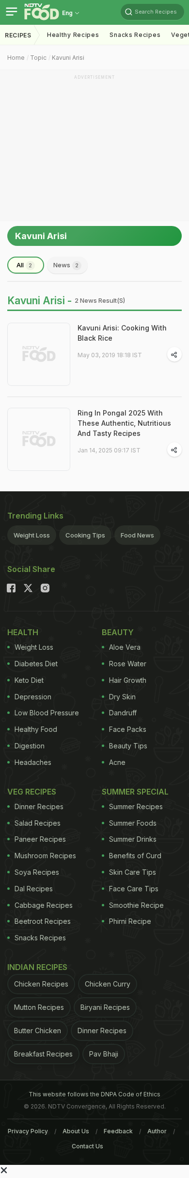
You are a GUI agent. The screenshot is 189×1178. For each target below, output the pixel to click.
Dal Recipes (34, 888)
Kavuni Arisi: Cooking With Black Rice (122, 333)
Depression (33, 697)
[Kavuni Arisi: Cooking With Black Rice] (38, 354)
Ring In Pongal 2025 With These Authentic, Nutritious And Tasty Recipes (124, 423)
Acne (117, 762)
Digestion (30, 746)
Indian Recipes (37, 967)
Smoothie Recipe (136, 905)
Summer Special (135, 792)
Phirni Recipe (130, 921)
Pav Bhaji (103, 1054)
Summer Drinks (133, 839)
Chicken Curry (107, 984)
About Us (76, 1131)
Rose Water (127, 663)
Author (157, 1131)
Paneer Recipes (40, 839)
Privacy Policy (28, 1131)
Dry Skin (122, 697)
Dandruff (123, 713)
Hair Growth (127, 680)
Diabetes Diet (36, 663)
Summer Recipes (136, 806)
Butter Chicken (37, 1030)
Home (16, 57)
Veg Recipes (31, 792)
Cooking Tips (85, 535)
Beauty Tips (128, 746)
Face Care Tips (133, 888)
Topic (38, 57)
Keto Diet (29, 680)
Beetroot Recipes (43, 921)
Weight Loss (32, 535)
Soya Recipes (37, 872)
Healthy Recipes (73, 34)
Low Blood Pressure (47, 713)
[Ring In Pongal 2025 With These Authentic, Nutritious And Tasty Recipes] (38, 439)
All (24, 265)
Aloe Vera (125, 647)
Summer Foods (133, 823)
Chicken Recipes (41, 984)
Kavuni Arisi (68, 57)
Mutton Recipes (39, 1007)
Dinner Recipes (39, 806)
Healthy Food (36, 729)
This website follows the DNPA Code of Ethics (94, 1094)
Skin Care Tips (132, 872)
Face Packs (127, 729)
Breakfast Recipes (43, 1054)
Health (22, 632)
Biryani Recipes (105, 1007)
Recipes (18, 35)
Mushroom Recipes (45, 855)
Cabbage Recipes (44, 905)
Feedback (118, 1131)
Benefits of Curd (135, 855)
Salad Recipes (38, 823)
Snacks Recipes (135, 34)
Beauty (118, 632)
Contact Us (87, 1146)
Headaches (33, 762)
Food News (137, 535)
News (66, 265)
